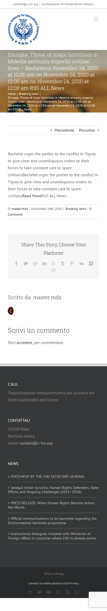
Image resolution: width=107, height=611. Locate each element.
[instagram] (58, 592)
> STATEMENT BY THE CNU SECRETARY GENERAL (46, 476)
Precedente (64, 130)
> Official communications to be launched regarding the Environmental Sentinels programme (52, 520)
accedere (24, 342)
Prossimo (87, 130)
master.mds (20, 209)
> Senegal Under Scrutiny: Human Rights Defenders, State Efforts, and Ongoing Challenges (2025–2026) (53, 489)
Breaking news (75, 209)
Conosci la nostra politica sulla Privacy (53, 583)
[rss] (67, 592)
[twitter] (39, 592)
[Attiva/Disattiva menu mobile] (96, 19)
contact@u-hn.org (36, 443)
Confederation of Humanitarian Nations (67, 4)
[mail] (77, 592)
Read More (31, 195)
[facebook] (30, 592)
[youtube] (49, 592)
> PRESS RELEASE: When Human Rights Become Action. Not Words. (51, 505)
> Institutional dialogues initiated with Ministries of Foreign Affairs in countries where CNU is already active (52, 535)
